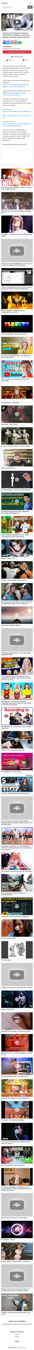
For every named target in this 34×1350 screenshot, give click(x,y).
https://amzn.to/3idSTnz (17, 86)
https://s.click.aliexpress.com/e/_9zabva (16, 84)
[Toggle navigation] (30, 3)
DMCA (17, 1334)
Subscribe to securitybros (17, 52)
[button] (30, 7)
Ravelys (4, 3)
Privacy (17, 1336)
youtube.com (22, 1347)
